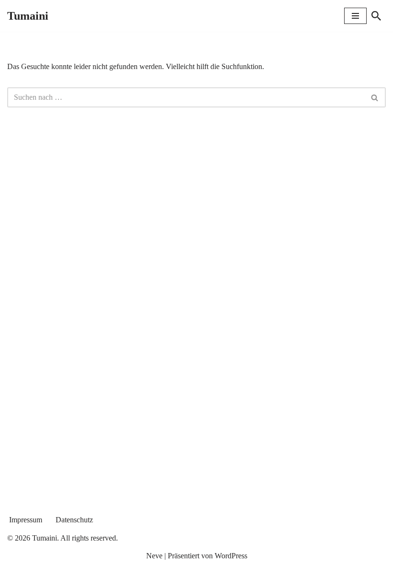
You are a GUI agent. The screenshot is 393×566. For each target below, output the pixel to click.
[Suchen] (376, 16)
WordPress (231, 556)
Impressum (25, 520)
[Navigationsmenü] (355, 16)
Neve (154, 556)
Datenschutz (74, 520)
